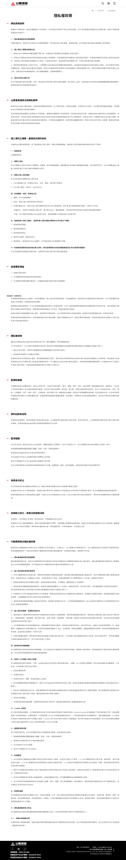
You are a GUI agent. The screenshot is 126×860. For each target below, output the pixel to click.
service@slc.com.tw (105, 847)
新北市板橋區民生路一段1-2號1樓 (101, 849)
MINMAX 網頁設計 (106, 854)
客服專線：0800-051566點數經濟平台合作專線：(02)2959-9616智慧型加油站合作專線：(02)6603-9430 (25, 855)
